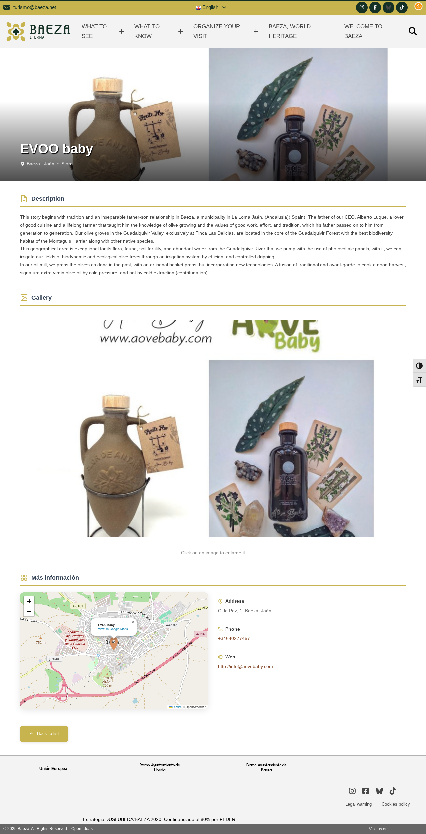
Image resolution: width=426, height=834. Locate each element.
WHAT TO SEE (94, 31)
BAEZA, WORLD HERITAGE (290, 31)
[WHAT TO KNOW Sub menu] (180, 31)
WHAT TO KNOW (147, 31)
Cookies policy (396, 804)
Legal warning (358, 804)
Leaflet (176, 707)
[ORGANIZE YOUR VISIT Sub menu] (256, 31)
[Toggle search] (413, 31)
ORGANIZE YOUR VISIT (216, 31)
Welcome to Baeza (363, 31)
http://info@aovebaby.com (245, 666)
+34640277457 (234, 638)
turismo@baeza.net (34, 7)
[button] (113, 644)
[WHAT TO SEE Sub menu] (121, 31)
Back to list (48, 733)
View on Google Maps (113, 629)
